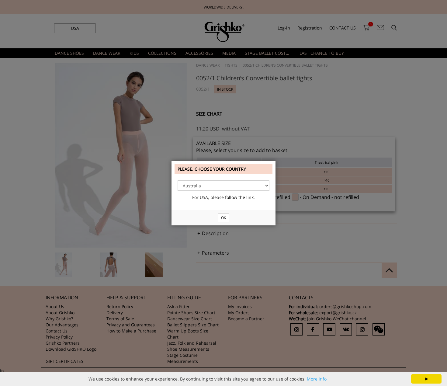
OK (223, 217)
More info (317, 379)
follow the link (239, 197)
